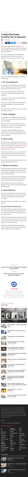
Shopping (21, 439)
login (5, 303)
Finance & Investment (12, 429)
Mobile (11, 450)
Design (2, 440)
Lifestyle (12, 448)
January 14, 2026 (11, 344)
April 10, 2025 (10, 356)
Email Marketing (4, 447)
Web (20, 449)
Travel (20, 446)
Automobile (3, 432)
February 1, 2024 (11, 373)
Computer (3, 437)
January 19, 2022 (15, 39)
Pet (20, 432)
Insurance (12, 444)
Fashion (3, 450)
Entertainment (4, 449)
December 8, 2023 (11, 386)
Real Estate (21, 433)
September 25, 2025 (11, 350)
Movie (20, 428)
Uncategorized (22, 447)
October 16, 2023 (11, 392)
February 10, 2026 (6, 321)
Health (11, 440)
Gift (11, 438)
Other (20, 430)
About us (3, 420)
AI (1, 428)
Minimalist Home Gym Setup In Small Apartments (13, 319)
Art (1, 430)
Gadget (11, 434)
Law (11, 446)
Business (3, 433)
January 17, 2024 (11, 380)
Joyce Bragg (7, 39)
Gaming (12, 436)
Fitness (11, 431)
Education (3, 445)
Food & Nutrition (14, 433)
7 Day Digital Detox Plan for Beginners (16, 336)
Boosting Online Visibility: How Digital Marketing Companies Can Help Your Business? (15, 377)
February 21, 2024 (11, 367)
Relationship (22, 435)
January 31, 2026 (11, 333)
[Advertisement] (14, 15)
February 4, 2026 (11, 327)
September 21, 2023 (11, 398)
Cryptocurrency (4, 439)
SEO (20, 437)
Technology (22, 444)
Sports (20, 442)
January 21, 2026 (11, 338)
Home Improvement (13, 442)
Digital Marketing (3, 443)
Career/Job (3, 435)
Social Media (22, 440)
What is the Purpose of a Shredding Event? (17, 359)
